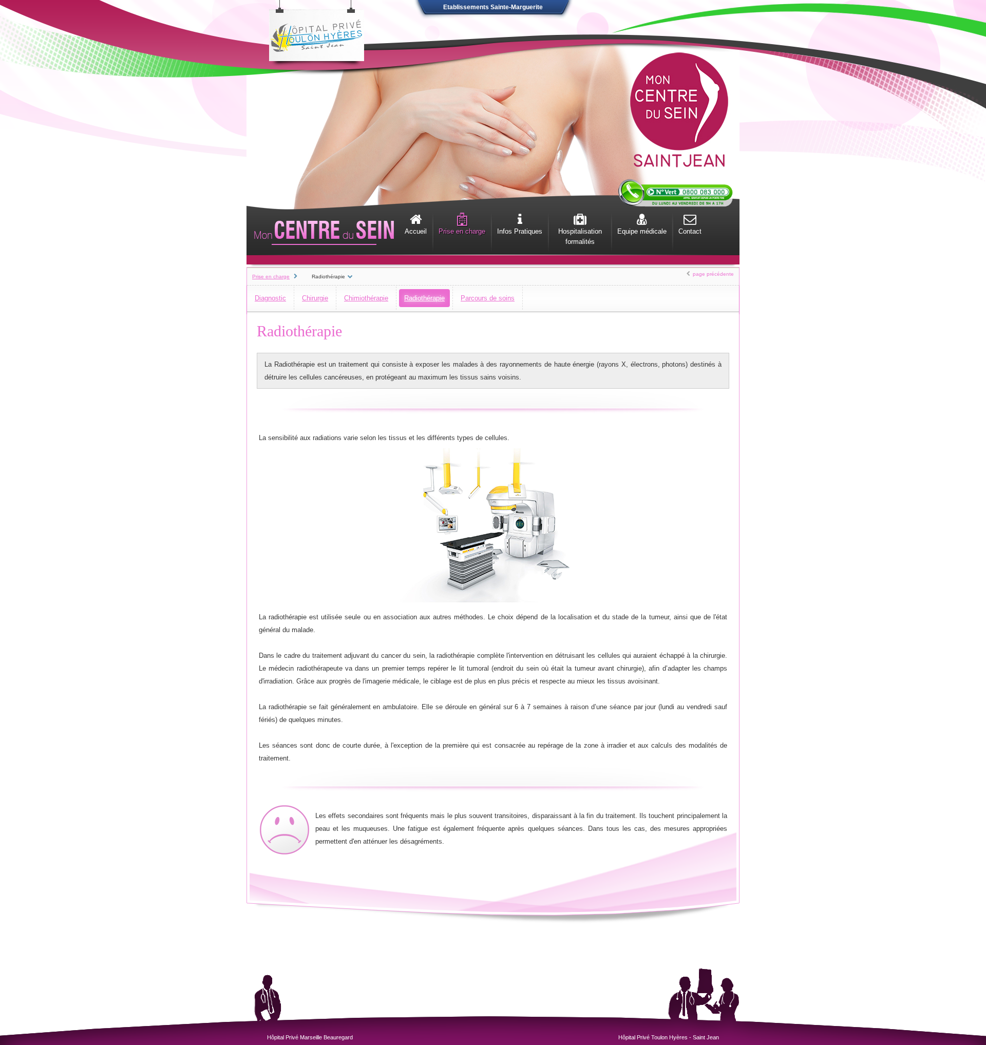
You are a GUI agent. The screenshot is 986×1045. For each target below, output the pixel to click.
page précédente (713, 274)
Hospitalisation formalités (580, 236)
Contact (689, 231)
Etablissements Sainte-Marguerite (493, 7)
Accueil (416, 231)
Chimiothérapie (366, 298)
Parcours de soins (488, 298)
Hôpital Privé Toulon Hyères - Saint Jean (668, 1037)
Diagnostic (270, 298)
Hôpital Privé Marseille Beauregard (310, 1037)
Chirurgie (315, 298)
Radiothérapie (424, 298)
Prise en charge (462, 231)
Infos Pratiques (519, 231)
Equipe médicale (642, 231)
